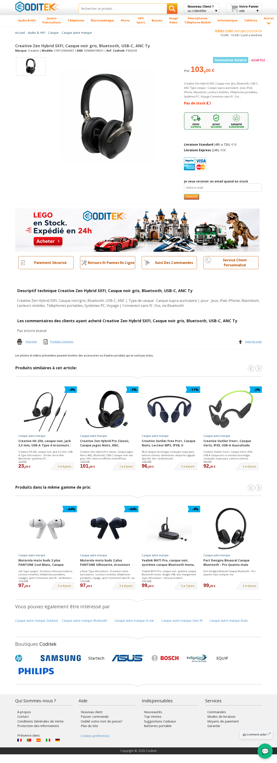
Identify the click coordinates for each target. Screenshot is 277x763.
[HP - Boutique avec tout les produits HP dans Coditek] (26, 658)
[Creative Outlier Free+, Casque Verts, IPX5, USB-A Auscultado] (231, 409)
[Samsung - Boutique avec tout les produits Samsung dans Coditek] (60, 658)
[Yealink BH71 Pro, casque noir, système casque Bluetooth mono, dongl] (169, 528)
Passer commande (95, 716)
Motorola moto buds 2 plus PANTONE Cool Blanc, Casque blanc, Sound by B (41, 562)
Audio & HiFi (36, 33)
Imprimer (31, 341)
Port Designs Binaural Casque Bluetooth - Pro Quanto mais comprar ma (226, 562)
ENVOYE (191, 197)
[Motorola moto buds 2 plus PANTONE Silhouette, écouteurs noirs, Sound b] (107, 528)
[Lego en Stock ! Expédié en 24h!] (137, 230)
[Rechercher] (172, 8)
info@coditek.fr (248, 31)
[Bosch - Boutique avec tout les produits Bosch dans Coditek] (165, 658)
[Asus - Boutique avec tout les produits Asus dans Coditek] (128, 658)
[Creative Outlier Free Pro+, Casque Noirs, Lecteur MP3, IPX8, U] (169, 409)
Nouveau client (92, 712)
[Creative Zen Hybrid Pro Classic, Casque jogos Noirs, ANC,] (107, 409)
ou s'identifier (201, 8)
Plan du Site (89, 726)
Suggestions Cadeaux (160, 721)
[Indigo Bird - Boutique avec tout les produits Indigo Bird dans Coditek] (197, 658)
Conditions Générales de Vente (40, 721)
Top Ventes (152, 716)
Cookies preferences (95, 736)
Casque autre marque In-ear (134, 620)
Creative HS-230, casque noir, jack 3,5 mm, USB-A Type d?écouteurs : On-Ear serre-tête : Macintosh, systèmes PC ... (45, 455)
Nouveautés (153, 712)
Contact (23, 716)
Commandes (216, 712)
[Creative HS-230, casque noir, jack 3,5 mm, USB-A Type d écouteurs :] (46, 409)
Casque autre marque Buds (228, 620)
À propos (24, 712)
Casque (53, 33)
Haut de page (253, 341)
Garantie (213, 726)
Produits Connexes (61, 341)
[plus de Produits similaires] (258, 368)
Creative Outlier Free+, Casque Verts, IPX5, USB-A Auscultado (227, 443)
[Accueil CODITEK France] (43, 7)
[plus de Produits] (258, 488)
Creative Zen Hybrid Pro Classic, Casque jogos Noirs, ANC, (104, 443)
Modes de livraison (221, 716)
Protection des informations (38, 726)
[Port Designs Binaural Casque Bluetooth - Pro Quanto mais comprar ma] (231, 528)
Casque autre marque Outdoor (36, 620)
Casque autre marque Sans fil (181, 620)
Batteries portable (158, 726)
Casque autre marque (77, 33)
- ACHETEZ (240, 60)
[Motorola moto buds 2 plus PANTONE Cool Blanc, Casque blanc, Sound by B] (46, 528)
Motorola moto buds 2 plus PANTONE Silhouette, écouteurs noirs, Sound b (105, 562)
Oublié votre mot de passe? (101, 721)
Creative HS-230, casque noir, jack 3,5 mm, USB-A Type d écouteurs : (44, 443)
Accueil (20, 33)
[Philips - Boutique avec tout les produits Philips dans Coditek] (36, 671)
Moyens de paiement (223, 721)
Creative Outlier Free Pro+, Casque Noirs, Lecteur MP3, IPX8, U (168, 443)
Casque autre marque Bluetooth (84, 620)
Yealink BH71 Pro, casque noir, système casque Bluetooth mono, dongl (168, 562)
